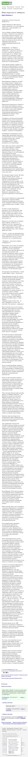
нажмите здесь (11, 751)
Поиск (22, 7)
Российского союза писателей (11, 755)
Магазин (4, 8)
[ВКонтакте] (3, 672)
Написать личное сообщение (20, 722)
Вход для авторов (17, 8)
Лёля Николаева (5, 697)
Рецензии (17, 7)
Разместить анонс (23, 674)
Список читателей (5, 674)
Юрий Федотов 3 (7, 15)
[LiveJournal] (8, 672)
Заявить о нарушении (6, 676)
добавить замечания (7, 702)
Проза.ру (4, 731)
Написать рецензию (6, 686)
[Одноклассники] (5, 672)
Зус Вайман (8, 708)
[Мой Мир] (6, 672)
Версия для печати (14, 674)
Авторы (4, 7)
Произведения (10, 7)
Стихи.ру (24, 729)
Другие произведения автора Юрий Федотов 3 (11, 678)
